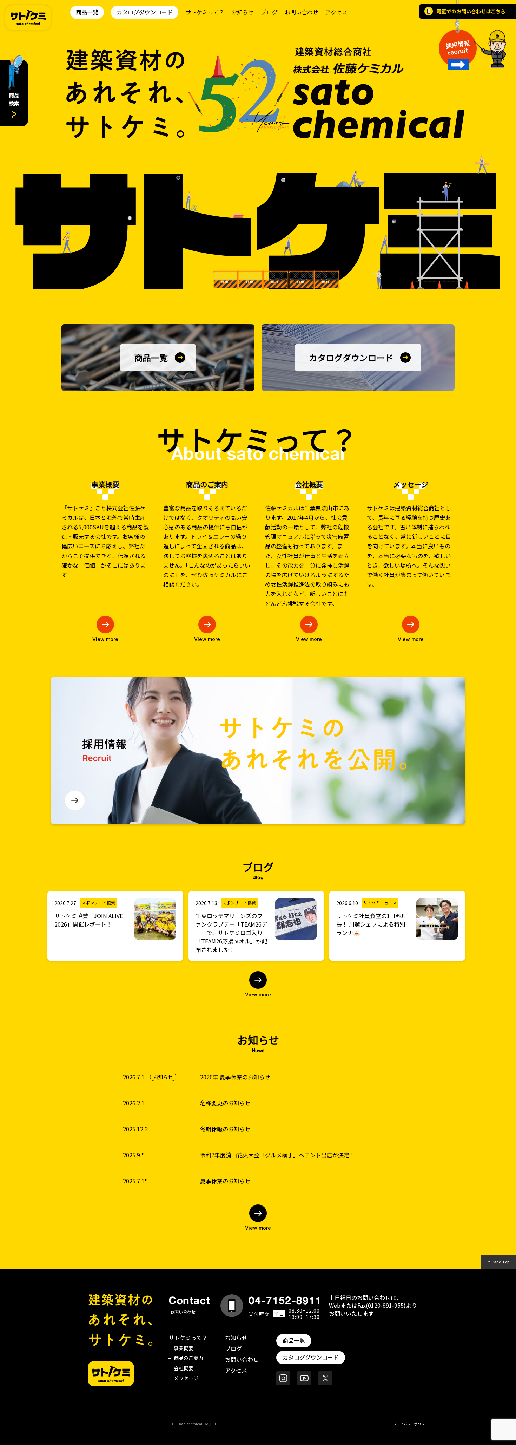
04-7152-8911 (285, 1300)
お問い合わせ (301, 12)
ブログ (269, 12)
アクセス (336, 12)
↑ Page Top (499, 1262)
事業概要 (183, 1348)
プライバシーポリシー (410, 1423)
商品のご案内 (188, 1358)
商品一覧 (87, 12)
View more (105, 639)
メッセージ (186, 1378)
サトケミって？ (204, 12)
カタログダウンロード (145, 12)
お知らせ (242, 12)
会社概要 (183, 1368)
